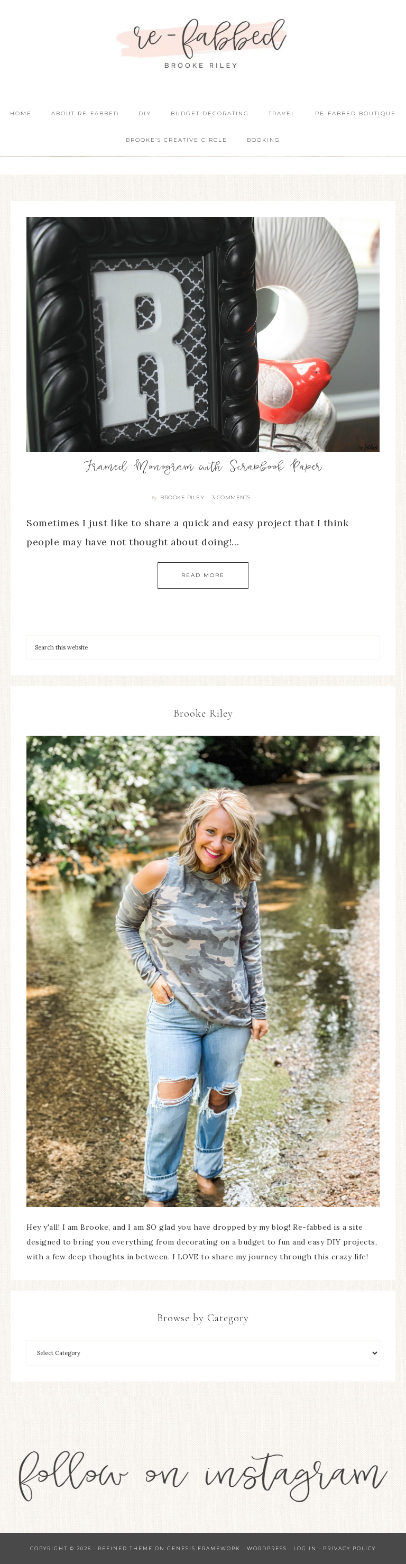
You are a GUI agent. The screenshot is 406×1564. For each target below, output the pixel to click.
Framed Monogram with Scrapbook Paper (203, 468)
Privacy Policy (349, 1548)
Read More (203, 575)
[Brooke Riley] (203, 971)
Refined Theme (125, 1548)
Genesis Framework (204, 1548)
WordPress (267, 1548)
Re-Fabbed (202, 44)
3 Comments (231, 497)
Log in (305, 1548)
